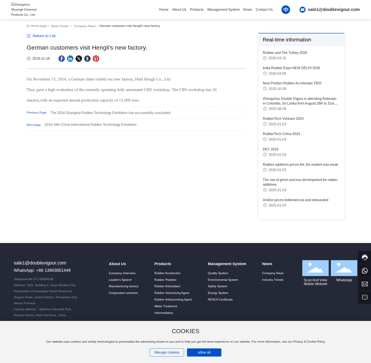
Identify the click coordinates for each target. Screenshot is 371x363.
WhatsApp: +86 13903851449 (42, 270)
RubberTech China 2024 (281, 134)
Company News (85, 26)
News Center (60, 26)
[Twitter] (79, 58)
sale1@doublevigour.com (334, 9)
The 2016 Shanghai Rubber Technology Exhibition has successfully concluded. (110, 113)
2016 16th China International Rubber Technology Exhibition (91, 124)
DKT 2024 (270, 149)
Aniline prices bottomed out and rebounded (295, 200)
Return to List (44, 36)
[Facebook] (61, 58)
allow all (204, 352)
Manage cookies (166, 352)
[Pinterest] (96, 58)
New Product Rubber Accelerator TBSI (292, 83)
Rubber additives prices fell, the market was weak (300, 164)
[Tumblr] (87, 58)
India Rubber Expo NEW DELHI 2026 (291, 68)
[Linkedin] (70, 58)
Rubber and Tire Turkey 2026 (285, 53)
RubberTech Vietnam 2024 (283, 118)
